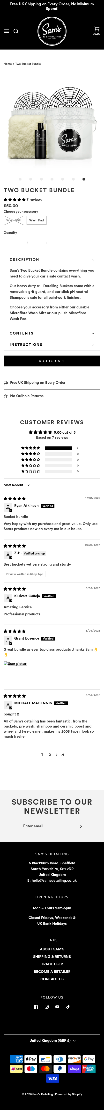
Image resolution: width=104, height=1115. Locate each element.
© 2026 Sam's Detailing (37, 1094)
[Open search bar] (17, 31)
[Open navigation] (6, 31)
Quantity (10, 232)
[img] (15, 499)
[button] (52, 121)
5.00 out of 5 (64, 432)
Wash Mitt (14, 220)
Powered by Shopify (68, 1094)
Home (8, 63)
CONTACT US (52, 979)
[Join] (81, 826)
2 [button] (50, 755)
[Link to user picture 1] (15, 672)
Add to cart (52, 361)
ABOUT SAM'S (52, 949)
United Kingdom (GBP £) (51, 1040)
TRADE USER (52, 964)
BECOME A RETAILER (52, 972)
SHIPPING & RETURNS (52, 957)
